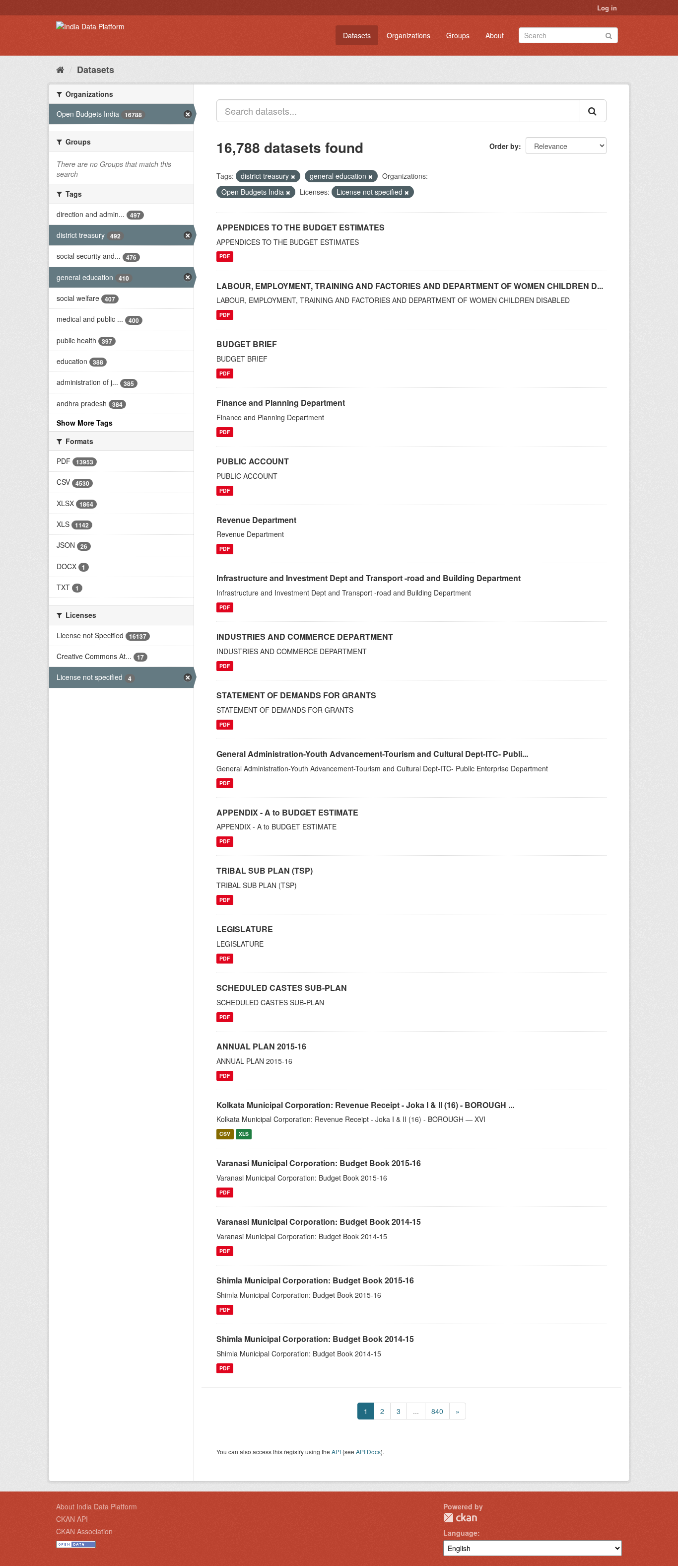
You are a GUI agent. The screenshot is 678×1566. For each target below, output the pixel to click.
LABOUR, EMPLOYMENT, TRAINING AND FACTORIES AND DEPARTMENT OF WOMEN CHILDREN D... (409, 286)
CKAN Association (84, 1531)
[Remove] (293, 176)
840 (437, 1411)
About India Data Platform (96, 1506)
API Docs (368, 1451)
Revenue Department (256, 519)
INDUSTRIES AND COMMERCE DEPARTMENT (304, 636)
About (494, 35)
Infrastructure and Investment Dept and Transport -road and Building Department (368, 578)
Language (460, 1533)
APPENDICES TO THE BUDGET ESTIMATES (300, 227)
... (416, 1411)
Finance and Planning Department (280, 402)
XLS (244, 1133)
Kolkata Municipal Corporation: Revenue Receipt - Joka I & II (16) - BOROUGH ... (365, 1105)
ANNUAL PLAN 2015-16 (261, 1046)
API (336, 1451)
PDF (224, 256)
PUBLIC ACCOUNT (252, 461)
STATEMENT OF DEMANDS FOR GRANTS (296, 695)
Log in (607, 7)
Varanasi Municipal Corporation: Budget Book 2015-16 (318, 1163)
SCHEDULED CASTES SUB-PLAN (281, 987)
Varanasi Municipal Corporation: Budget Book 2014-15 (318, 1221)
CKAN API (72, 1519)
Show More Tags (85, 423)
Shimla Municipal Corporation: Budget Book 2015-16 (315, 1280)
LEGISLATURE (244, 929)
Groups (458, 35)
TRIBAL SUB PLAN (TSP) (264, 870)
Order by (504, 146)
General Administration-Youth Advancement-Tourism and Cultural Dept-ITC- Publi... (372, 753)
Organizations (408, 35)
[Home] (60, 69)
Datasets (357, 35)
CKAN (460, 1517)
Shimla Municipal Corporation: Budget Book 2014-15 (315, 1338)
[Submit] (609, 34)
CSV (224, 1133)
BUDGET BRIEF (246, 344)
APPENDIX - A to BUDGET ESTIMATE (287, 812)
